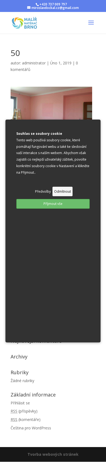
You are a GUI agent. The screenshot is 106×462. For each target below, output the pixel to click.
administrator (34, 62)
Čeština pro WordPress (31, 427)
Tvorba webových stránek (53, 454)
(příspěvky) (24, 411)
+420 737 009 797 (53, 4)
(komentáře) (25, 419)
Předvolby (43, 191)
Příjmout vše (53, 203)
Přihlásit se (20, 402)
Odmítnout (62, 191)
